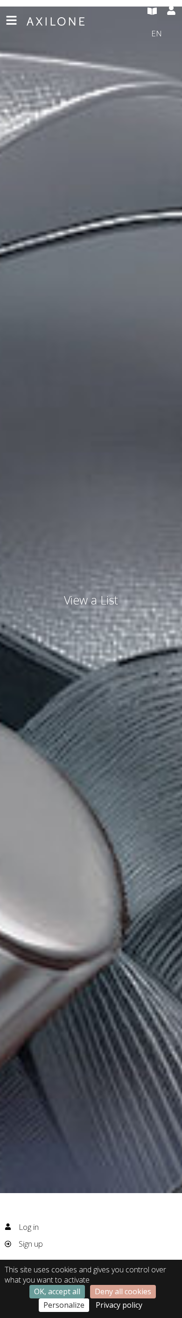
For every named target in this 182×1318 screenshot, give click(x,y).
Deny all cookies (123, 1291)
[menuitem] (163, 34)
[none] (163, 34)
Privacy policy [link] (119, 1305)
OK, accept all (57, 1291)
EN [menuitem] (156, 32)
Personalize (63, 1305)
